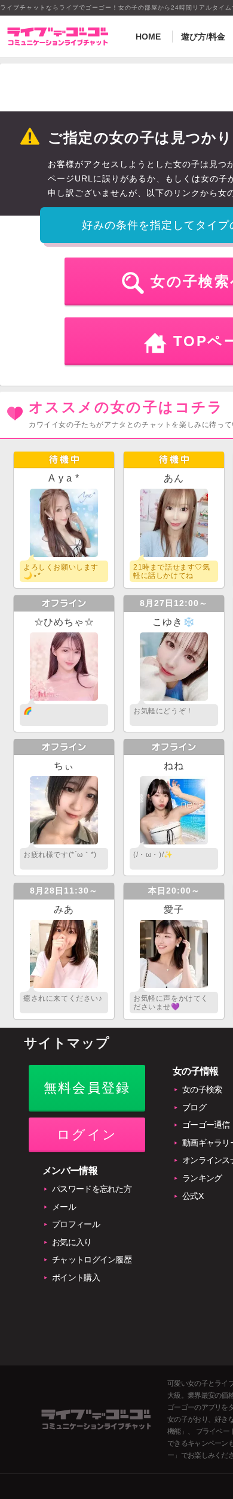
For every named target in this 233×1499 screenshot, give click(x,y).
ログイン (87, 1134)
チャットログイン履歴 (91, 1259)
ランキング (202, 1178)
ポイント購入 (76, 1277)
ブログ (194, 1107)
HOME (148, 36)
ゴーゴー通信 (206, 1124)
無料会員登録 (87, 1087)
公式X (192, 1196)
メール (64, 1207)
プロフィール (76, 1224)
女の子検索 (202, 1089)
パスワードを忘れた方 (91, 1189)
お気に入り (72, 1242)
